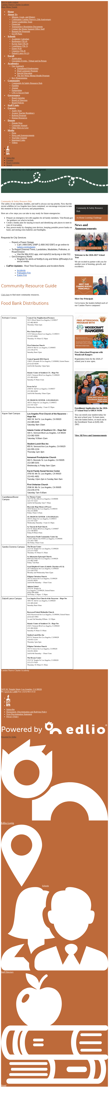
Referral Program (19, 115)
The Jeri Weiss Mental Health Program (33, 75)
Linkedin (7, 153)
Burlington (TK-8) (19, 41)
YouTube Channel (19, 138)
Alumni (15, 88)
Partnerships (17, 90)
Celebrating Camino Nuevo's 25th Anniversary (31, 19)
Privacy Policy (12, 716)
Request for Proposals (21, 31)
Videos (15, 142)
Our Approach (18, 66)
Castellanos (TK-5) (20, 46)
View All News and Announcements (91, 435)
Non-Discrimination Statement (19, 714)
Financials (16, 24)
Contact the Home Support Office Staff (28, 29)
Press (14, 133)
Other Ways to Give (20, 128)
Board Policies (18, 103)
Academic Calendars (20, 39)
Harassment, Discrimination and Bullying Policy (26, 712)
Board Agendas (18, 98)
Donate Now (17, 123)
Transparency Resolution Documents (27, 26)
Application (17, 58)
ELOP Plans (17, 34)
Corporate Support (19, 125)
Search (9, 165)
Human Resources (19, 118)
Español (9, 160)
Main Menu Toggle (9, 7)
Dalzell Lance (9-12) (20, 53)
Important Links (18, 140)
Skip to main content (9, 2)
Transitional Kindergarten (27, 68)
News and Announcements (23, 135)
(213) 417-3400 (11, 692)
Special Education (24, 73)
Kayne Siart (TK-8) (20, 44)
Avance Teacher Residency (23, 113)
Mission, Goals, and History (23, 17)
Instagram (7, 150)
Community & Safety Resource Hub (27, 83)
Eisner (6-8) (17, 48)
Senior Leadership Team (22, 22)
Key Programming (19, 78)
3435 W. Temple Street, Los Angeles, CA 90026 (21, 689)
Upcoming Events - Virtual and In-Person (29, 61)
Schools (45, 886)
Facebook (7, 147)
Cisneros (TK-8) (19, 51)
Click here (5, 295)
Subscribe (10, 158)
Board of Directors (19, 100)
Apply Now (17, 111)
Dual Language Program (27, 71)
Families (15, 85)
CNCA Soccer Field (20, 93)
